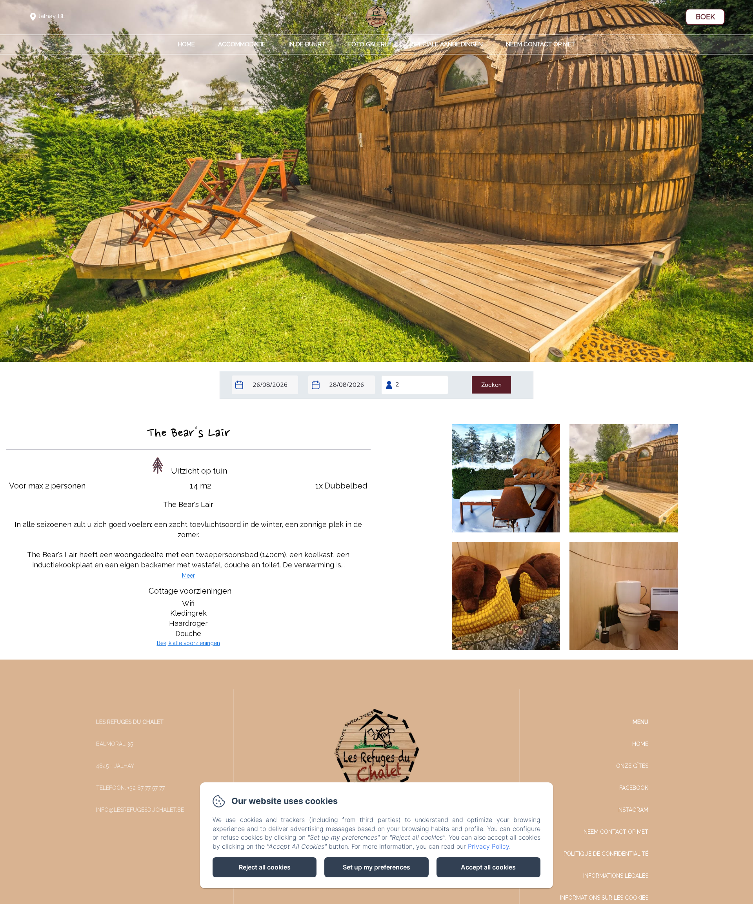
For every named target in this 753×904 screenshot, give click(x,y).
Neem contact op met (540, 44)
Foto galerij (368, 44)
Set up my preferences (376, 867)
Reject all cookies (265, 867)
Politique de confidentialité (606, 854)
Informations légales (615, 876)
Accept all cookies (488, 867)
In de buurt (307, 44)
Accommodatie (242, 44)
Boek (705, 17)
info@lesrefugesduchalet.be (140, 810)
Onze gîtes (632, 766)
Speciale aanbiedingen (447, 44)
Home (186, 44)
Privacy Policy (488, 846)
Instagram (632, 810)
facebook (633, 788)
